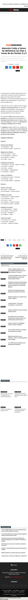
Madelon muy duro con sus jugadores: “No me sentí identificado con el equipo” (17, 338)
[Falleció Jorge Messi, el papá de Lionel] (7, 403)
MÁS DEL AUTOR (5, 265)
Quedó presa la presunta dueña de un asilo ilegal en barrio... (21, 395)
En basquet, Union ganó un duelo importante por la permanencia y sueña (7, 257)
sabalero (19, 239)
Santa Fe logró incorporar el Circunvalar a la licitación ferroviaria (7, 395)
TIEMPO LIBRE (7, 592)
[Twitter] (21, 585)
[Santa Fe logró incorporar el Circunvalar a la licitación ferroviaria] (7, 388)
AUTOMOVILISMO (4, 272)
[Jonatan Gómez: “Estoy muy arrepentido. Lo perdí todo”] (4, 305)
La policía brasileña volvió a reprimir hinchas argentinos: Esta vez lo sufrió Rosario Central (17, 277)
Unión (23, 239)
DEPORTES (8, 45)
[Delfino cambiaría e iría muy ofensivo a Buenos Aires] (4, 311)
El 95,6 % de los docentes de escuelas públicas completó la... (20, 410)
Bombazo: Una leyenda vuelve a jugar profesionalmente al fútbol (14, 549)
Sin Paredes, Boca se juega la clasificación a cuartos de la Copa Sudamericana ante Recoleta (16, 318)
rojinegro (14, 239)
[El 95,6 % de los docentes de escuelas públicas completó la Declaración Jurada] (21, 403)
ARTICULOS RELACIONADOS (7, 263)
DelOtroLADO (14, 592)
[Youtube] (25, 585)
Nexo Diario (11, 64)
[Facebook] (3, 585)
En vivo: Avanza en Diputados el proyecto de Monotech (21, 257)
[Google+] (6, 585)
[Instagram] (10, 585)
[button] (26, 10)
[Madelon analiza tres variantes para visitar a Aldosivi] (4, 298)
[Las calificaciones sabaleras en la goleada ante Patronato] (4, 344)
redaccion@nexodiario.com (16, 577)
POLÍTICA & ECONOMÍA (7, 590)
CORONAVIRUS (21, 592)
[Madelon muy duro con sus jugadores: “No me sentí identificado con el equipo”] (4, 338)
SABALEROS (14, 45)
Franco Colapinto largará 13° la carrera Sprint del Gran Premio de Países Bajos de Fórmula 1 (17, 270)
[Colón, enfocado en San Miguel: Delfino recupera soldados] (4, 324)
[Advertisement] (14, 29)
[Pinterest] (17, 585)
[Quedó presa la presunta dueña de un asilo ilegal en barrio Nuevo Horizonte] (21, 388)
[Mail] (14, 585)
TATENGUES (19, 45)
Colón (6, 239)
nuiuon (9, 239)
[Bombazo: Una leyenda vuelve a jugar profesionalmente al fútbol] (4, 291)
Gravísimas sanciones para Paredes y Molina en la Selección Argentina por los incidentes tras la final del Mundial (13, 540)
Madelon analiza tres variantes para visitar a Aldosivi (13, 552)
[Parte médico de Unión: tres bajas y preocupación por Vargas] (4, 331)
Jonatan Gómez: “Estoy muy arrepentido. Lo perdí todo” (14, 555)
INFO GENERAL (4, 391)
